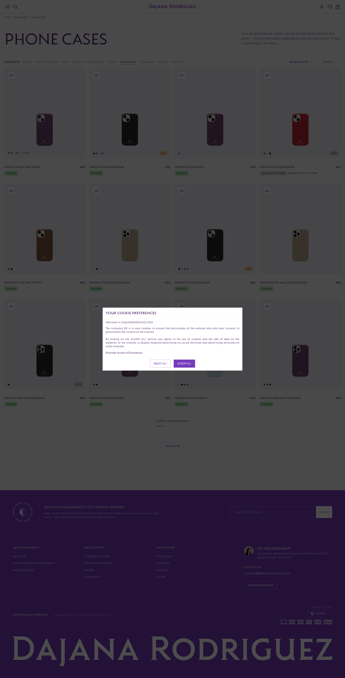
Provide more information (124, 352)
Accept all (184, 363)
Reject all (160, 363)
